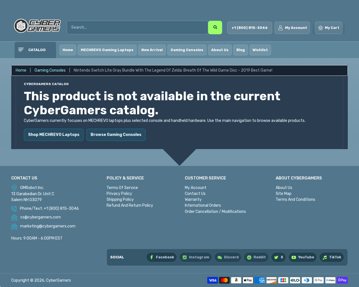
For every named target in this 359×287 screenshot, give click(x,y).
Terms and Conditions (295, 199)
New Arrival (152, 50)
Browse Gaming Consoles (116, 134)
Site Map (283, 193)
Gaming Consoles (187, 50)
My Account (195, 187)
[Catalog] (21, 50)
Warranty (193, 199)
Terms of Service (122, 187)
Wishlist (260, 50)
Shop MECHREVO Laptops (53, 134)
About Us (220, 50)
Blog (240, 50)
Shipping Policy (120, 199)
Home (68, 50)
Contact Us (195, 193)
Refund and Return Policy (130, 205)
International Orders (203, 205)
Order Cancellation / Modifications (215, 211)
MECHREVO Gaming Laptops (107, 50)
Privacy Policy (119, 193)
